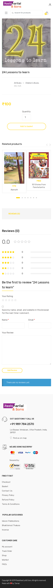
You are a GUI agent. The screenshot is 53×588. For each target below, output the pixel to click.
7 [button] (36, 197)
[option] (26, 43)
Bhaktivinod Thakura (11, 525)
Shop (4, 555)
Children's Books (32, 83)
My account (7, 547)
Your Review (8, 332)
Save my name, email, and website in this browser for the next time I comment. (25, 311)
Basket (5, 486)
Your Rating (7, 296)
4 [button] (27, 197)
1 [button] (18, 197)
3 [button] (25, 197)
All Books (17, 83)
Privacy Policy (8, 495)
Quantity (26, 111)
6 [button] (33, 197)
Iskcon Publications (10, 521)
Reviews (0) (14, 214)
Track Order (7, 551)
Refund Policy (8, 500)
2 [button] (22, 197)
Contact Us (7, 491)
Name (5, 320)
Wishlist (5, 560)
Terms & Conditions (11, 504)
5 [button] (30, 197)
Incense (5, 530)
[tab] (14, 213)
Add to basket (26, 126)
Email (31, 320)
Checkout (6, 482)
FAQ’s (4, 564)
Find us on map (20, 438)
